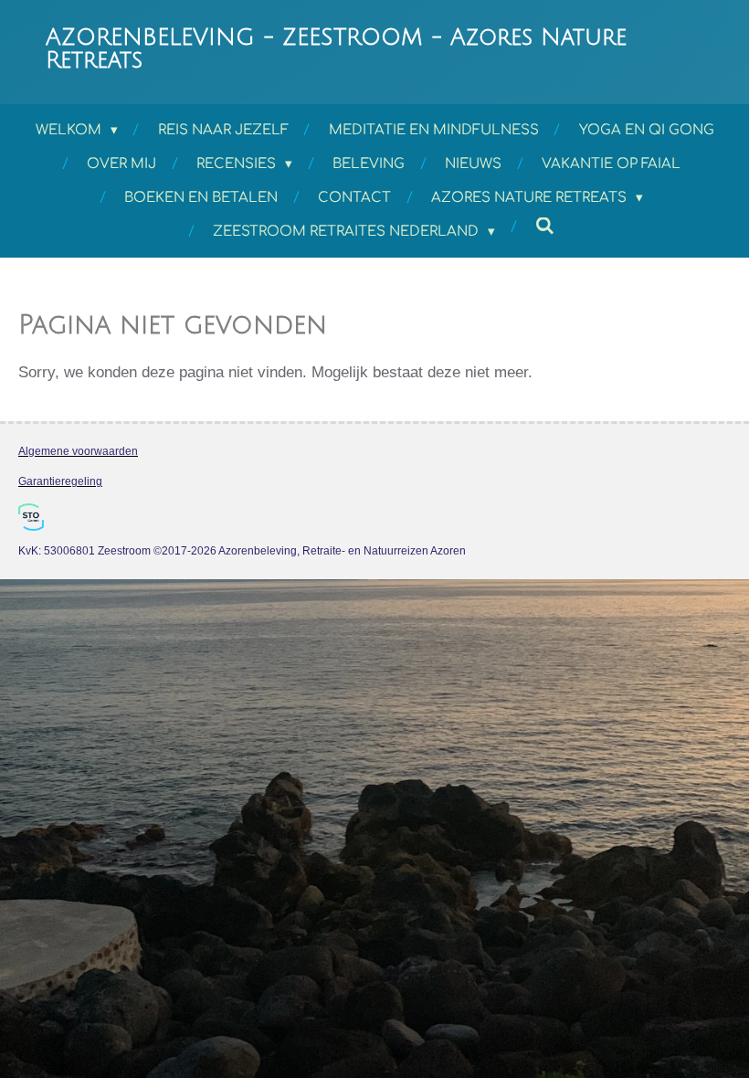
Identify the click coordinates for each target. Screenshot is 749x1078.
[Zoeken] (544, 227)
